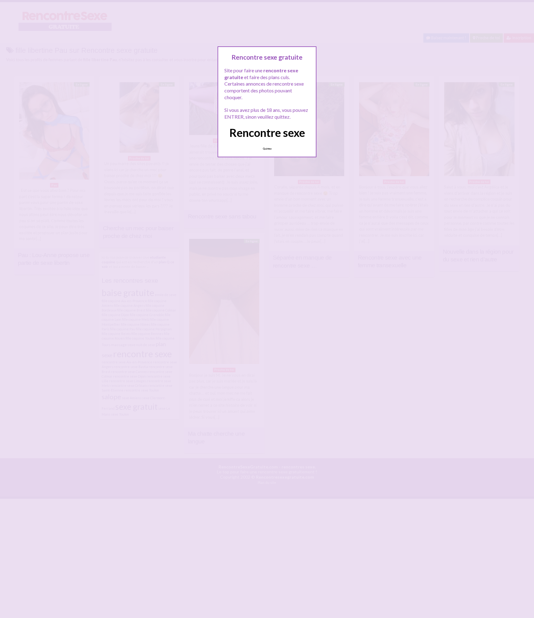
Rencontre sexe (267, 132)
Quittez (267, 148)
